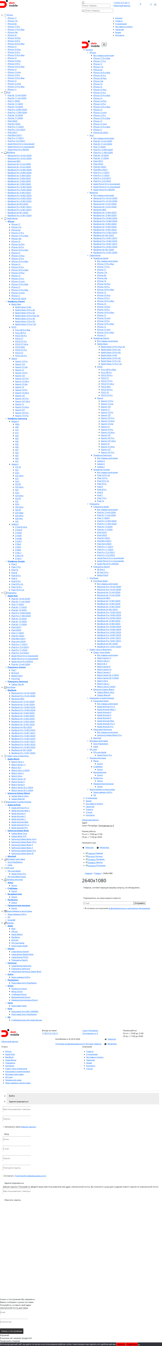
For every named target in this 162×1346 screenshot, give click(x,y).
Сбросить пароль (12, 1200)
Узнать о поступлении (11, 1331)
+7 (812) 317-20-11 (50, 1033)
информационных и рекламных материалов (129, 908)
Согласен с (25, 1176)
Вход (6, 1134)
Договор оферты (93, 1044)
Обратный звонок (121, 5)
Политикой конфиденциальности (30, 1176)
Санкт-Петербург (90, 1030)
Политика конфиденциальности (70, 1044)
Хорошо (121, 1344)
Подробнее (132, 1344)
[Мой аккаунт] (155, 4)
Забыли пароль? (28, 1126)
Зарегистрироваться (14, 1183)
